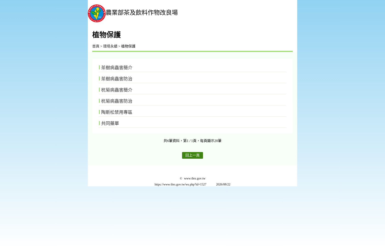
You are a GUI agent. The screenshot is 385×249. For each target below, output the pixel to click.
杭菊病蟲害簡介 (116, 90)
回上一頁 (192, 155)
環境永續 (110, 46)
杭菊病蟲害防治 (116, 101)
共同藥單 (110, 123)
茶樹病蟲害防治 (116, 78)
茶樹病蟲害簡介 (116, 67)
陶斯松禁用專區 (116, 112)
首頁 (95, 46)
